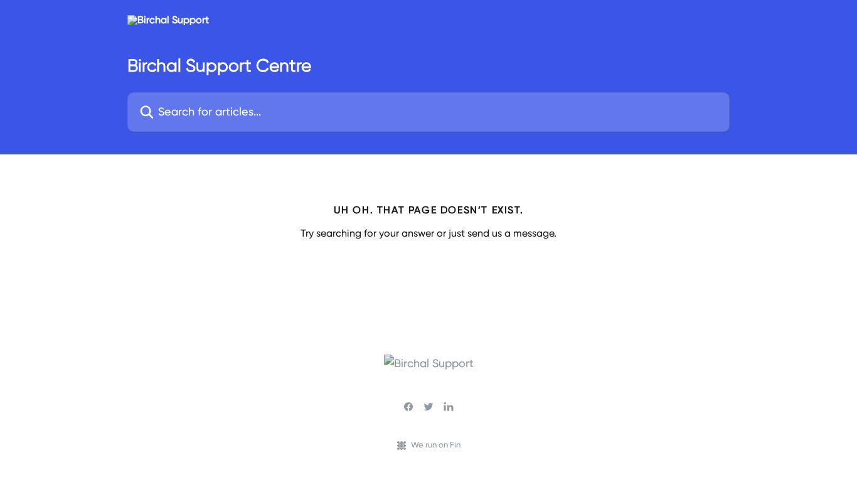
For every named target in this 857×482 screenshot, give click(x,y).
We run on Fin (435, 444)
